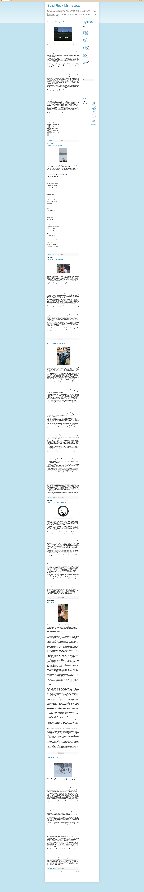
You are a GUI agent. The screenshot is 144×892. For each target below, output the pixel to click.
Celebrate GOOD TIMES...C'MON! (56, 344)
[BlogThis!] (59, 140)
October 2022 (85, 34)
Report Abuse (93, 124)
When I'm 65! (50, 602)
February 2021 (85, 57)
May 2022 (84, 40)
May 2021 (84, 54)
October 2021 (85, 48)
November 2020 (85, 61)
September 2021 (85, 49)
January (93, 117)
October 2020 (85, 62)
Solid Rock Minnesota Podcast (88, 22)
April (93, 103)
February (93, 116)
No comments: (55, 140)
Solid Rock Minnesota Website (88, 21)
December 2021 (85, 46)
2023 (92, 102)
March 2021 (84, 56)
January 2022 (85, 45)
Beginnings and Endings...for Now (56, 22)
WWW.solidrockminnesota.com (73, 116)
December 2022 (85, 32)
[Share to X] (60, 140)
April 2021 (84, 55)
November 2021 (85, 47)
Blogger (81, 879)
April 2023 (84, 27)
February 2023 (85, 30)
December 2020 (85, 60)
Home (61, 871)
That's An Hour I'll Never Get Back (56, 502)
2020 (92, 121)
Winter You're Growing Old (54, 145)
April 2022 (84, 41)
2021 (92, 120)
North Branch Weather (87, 23)
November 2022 (85, 33)
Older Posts (77, 871)
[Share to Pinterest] (62, 140)
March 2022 (84, 42)
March (93, 114)
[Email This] (58, 140)
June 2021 (84, 53)
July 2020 (84, 63)
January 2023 (85, 31)
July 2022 (84, 38)
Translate (87, 81)
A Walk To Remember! (53, 758)
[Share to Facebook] (61, 140)
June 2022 (84, 39)
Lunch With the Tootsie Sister (55, 259)
